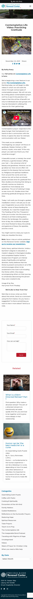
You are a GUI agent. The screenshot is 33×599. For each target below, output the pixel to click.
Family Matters (7, 507)
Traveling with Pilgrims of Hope (13, 536)
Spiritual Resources (9, 520)
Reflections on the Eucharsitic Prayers (16, 514)
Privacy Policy (14, 596)
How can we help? (13, 341)
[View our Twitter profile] (4, 589)
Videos (4, 543)
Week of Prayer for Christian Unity (14, 546)
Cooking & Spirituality (10, 501)
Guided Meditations (9, 511)
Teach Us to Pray (8, 527)
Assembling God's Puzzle (11, 495)
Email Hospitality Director (10, 585)
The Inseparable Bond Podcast (13, 533)
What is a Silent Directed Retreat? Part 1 (16, 397)
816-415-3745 (17, 1)
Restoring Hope (7, 517)
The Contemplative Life (10, 530)
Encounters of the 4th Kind (12, 504)
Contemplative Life (23, 74)
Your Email (10, 333)
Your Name (10, 325)
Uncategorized (7, 539)
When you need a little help (12, 549)
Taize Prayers (7, 523)
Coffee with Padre (8, 498)
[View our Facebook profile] (1, 589)
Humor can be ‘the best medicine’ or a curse (15, 445)
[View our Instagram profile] (7, 589)
